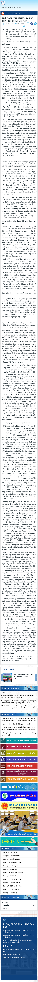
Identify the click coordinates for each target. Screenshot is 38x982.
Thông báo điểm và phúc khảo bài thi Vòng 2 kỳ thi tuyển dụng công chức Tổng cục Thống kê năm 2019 (19, 719)
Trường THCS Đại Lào (10, 869)
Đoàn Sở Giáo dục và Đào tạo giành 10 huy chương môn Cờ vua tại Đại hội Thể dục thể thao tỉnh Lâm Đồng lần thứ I (18, 696)
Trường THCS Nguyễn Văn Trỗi (13, 872)
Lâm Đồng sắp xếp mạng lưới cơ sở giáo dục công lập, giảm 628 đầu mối (24, 676)
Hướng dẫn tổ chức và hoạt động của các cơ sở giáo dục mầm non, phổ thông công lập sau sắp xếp (18, 691)
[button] (35, 23)
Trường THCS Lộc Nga (10, 892)
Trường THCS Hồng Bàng (11, 866)
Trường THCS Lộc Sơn (10, 876)
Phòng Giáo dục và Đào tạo (11, 855)
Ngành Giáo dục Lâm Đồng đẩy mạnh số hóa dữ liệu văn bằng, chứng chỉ (18, 701)
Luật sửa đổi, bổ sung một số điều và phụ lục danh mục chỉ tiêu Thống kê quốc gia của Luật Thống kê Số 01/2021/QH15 (19, 728)
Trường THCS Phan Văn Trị (11, 882)
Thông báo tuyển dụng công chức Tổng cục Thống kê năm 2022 (19, 734)
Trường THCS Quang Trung (12, 862)
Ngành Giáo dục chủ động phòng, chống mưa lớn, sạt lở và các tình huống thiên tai (18, 706)
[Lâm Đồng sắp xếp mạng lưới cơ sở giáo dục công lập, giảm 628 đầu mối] (7, 677)
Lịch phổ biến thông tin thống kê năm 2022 (16, 724)
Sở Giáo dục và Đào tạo (10, 852)
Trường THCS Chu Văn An (11, 889)
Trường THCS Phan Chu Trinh (12, 886)
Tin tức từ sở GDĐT (14, 13)
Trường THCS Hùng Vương (11, 859)
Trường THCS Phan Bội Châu (12, 879)
